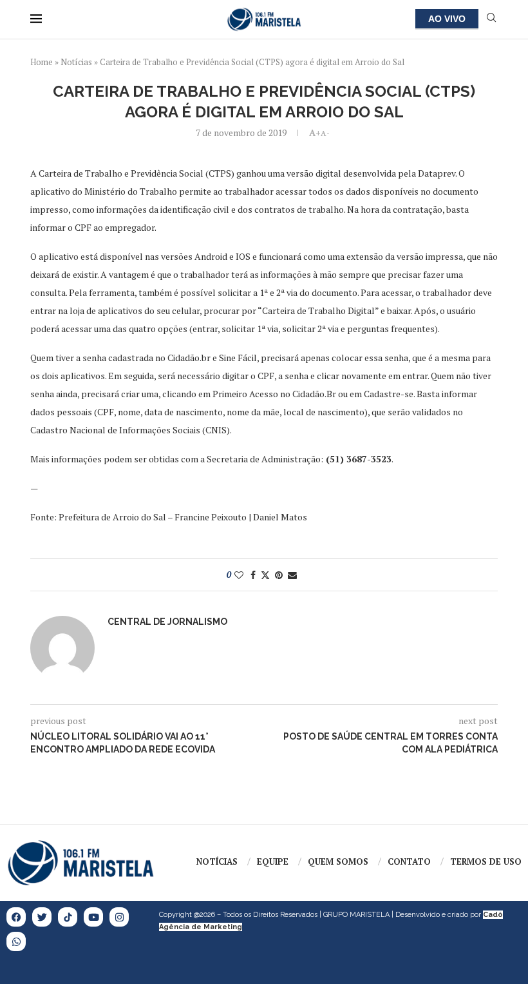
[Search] (491, 19)
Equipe (272, 861)
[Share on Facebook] (253, 575)
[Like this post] (238, 575)
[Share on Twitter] (265, 575)
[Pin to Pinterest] (279, 575)
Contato (409, 861)
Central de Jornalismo (167, 621)
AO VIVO (447, 19)
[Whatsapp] (16, 941)
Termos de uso (486, 861)
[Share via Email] (292, 575)
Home (41, 62)
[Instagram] (119, 917)
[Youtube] (93, 917)
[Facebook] (16, 917)
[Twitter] (42, 917)
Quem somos (338, 861)
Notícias (76, 62)
